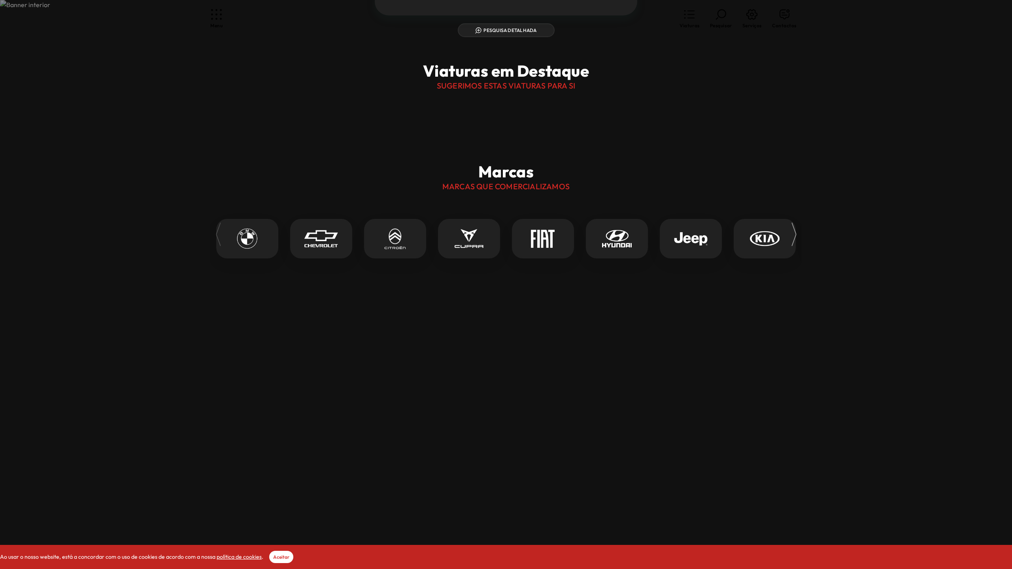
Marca (404, 369)
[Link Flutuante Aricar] (506, 55)
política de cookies (239, 556)
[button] (689, 19)
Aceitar (281, 557)
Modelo (514, 369)
